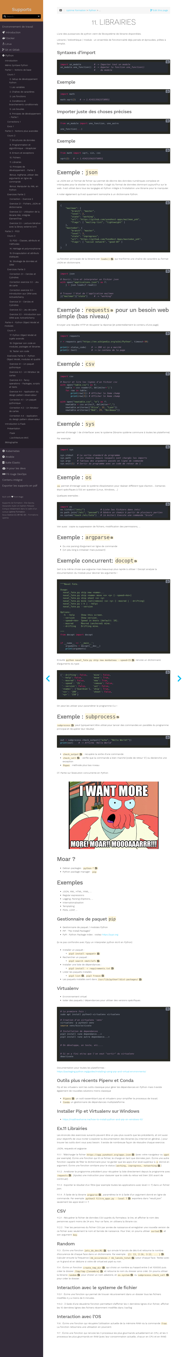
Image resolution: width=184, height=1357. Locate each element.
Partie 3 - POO (12, 231)
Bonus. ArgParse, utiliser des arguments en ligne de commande (23, 178)
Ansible (9, 456)
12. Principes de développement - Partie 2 (22, 168)
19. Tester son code (19, 351)
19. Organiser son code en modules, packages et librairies (24, 345)
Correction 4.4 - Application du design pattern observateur (24, 418)
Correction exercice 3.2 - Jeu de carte (24, 284)
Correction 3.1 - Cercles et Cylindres (22, 276)
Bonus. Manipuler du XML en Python (23, 188)
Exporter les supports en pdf (19, 485)
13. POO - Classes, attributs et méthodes (24, 242)
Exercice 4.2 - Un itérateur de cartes (24, 374)
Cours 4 (11, 330)
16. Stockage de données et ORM (23, 263)
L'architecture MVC (19, 437)
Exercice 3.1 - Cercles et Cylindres (21, 303)
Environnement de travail (17, 26)
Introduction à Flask (15, 424)
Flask (12, 433)
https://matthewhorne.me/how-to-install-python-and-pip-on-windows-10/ (103, 1119)
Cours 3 (11, 236)
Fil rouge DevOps (15, 474)
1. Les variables (17, 87)
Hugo (21, 497)
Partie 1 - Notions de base (18, 70)
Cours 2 (11, 135)
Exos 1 (10, 126)
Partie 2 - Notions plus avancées (21, 131)
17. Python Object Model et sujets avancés (22, 337)
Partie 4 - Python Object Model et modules (22, 324)
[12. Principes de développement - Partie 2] (179, 678)
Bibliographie (11, 442)
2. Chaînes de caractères (22, 92)
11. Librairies (15, 162)
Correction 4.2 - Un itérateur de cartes (24, 409)
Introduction (13, 32)
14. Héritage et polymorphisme (25, 248)
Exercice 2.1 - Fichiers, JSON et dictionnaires (25, 205)
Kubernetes (12, 451)
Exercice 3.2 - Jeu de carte (23, 309)
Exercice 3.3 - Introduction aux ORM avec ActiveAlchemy (25, 316)
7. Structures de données (22, 140)
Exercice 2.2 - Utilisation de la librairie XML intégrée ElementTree (24, 215)
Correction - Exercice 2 (21, 199)
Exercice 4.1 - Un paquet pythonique (21, 366)
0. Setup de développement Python (23, 81)
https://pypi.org (110, 934)
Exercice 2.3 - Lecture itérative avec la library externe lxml (24, 225)
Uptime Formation (17, 512)
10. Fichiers (15, 157)
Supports (21, 9)
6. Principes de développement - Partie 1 (25, 115)
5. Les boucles (17, 109)
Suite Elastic (12, 462)
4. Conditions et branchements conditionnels (23, 103)
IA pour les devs (15, 468)
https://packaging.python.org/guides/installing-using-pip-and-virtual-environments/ (101, 1071)
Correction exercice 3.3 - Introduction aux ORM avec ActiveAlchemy (23, 293)
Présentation (13, 428)
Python (9, 55)
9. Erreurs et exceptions (22, 153)
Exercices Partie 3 (16, 269)
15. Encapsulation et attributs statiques (24, 255)
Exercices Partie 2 (16, 194)
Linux (8, 44)
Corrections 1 (14, 122)
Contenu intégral (12, 479)
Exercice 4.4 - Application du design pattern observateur (24, 393)
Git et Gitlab (12, 49)
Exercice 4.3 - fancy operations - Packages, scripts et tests (24, 383)
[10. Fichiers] (47, 678)
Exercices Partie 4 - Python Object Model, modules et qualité (23, 358)
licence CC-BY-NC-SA (16, 515)
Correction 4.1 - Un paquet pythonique (22, 401)
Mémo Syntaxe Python (16, 65)
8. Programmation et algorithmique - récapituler (22, 147)
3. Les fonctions (18, 96)
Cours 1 (11, 74)
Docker (10, 38)
